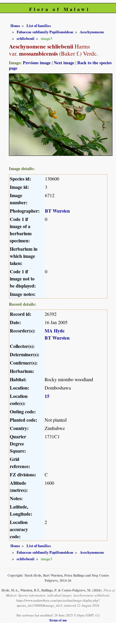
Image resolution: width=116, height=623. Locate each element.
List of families (38, 25)
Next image (64, 62)
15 (47, 396)
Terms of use (58, 620)
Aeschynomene (92, 31)
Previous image (37, 62)
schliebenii (26, 38)
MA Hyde (55, 330)
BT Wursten (57, 210)
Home (15, 25)
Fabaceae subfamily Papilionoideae (45, 31)
